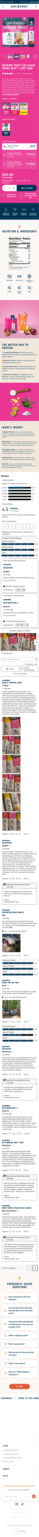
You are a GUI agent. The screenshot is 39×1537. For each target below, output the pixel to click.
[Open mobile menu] (3, 7)
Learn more (5, 182)
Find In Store (8, 1461)
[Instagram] (16, 1505)
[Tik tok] (22, 1505)
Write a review (28, 74)
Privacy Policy (19, 1513)
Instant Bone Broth (10, 1450)
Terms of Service (19, 1509)
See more (19, 1386)
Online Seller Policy (19, 1516)
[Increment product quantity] (13, 188)
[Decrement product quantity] (5, 188)
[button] (19, 1298)
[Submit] (34, 1496)
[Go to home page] (19, 8)
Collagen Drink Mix (24, 2)
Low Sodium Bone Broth (12, 1458)
